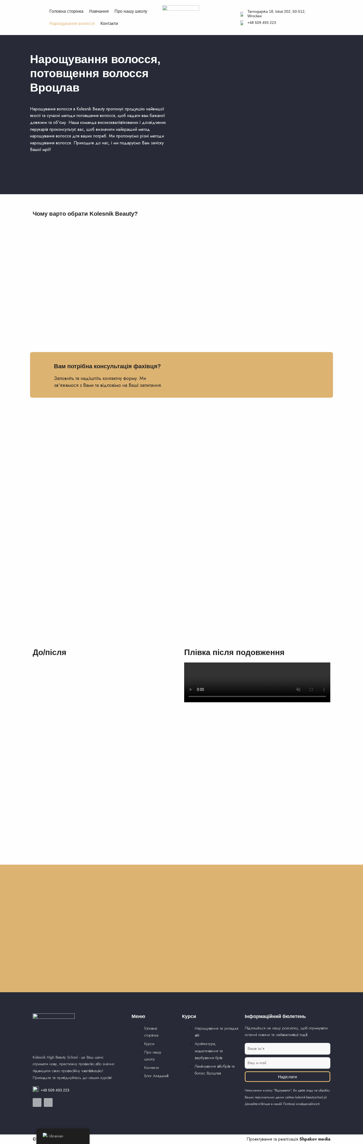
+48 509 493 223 (261, 22)
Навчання (99, 11)
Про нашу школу (131, 11)
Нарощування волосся (72, 23)
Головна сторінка (66, 11)
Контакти (109, 23)
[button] (257, 682)
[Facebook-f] (37, 1102)
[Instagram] (48, 1102)
